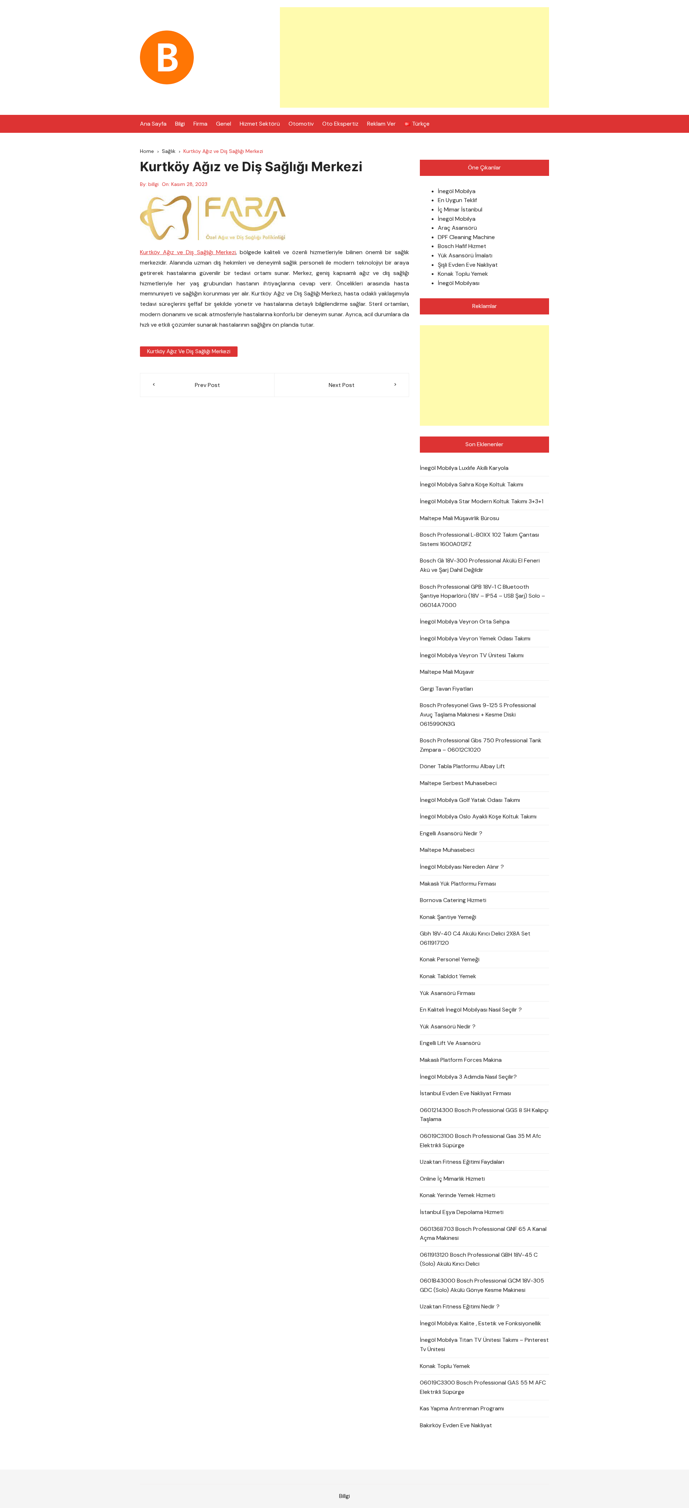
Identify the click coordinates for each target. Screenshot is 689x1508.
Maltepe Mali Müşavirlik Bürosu (459, 518)
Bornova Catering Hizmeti (453, 900)
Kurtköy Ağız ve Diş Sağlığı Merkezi (188, 252)
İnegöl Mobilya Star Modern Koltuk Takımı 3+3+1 (481, 501)
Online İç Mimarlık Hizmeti (452, 1178)
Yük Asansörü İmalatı (465, 255)
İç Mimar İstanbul (460, 209)
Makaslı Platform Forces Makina (461, 1060)
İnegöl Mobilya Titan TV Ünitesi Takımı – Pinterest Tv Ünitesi (484, 1344)
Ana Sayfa (153, 123)
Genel (223, 123)
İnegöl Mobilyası (458, 283)
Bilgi (180, 123)
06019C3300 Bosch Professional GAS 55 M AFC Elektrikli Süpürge (483, 1387)
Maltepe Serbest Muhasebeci (458, 783)
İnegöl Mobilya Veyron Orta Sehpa (465, 621)
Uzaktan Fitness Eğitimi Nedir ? (460, 1306)
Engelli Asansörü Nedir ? (451, 833)
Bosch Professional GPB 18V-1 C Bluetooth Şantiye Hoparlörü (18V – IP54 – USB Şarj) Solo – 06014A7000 (482, 596)
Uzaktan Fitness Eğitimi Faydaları (462, 1162)
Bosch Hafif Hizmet (462, 246)
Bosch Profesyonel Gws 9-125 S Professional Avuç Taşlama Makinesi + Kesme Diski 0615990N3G (478, 714)
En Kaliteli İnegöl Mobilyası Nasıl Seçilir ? (471, 1009)
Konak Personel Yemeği (449, 959)
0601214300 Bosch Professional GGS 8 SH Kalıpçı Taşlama (484, 1114)
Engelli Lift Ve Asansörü (450, 1043)
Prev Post (207, 385)
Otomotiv (301, 123)
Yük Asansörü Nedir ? (447, 1026)
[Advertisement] (414, 57)
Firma (200, 123)
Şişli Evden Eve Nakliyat (468, 265)
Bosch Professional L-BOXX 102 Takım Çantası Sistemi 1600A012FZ (479, 539)
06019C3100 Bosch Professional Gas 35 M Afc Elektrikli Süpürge (480, 1140)
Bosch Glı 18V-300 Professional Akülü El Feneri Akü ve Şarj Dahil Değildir (480, 565)
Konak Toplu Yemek (463, 273)
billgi (153, 184)
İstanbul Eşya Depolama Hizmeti (461, 1212)
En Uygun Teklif (457, 200)
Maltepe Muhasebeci (447, 850)
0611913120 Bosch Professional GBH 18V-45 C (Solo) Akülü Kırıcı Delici (479, 1259)
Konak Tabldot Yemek (448, 976)
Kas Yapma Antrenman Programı (462, 1408)
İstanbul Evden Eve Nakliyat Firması (465, 1093)
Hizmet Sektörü (260, 123)
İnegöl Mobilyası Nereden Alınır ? (462, 866)
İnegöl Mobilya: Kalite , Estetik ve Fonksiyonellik (480, 1323)
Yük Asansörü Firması (447, 993)
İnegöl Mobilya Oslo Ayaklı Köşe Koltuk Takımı (478, 816)
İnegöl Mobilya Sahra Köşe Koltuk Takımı (471, 484)
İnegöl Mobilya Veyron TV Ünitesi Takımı (472, 655)
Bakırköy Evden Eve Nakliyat (456, 1425)
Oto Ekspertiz (340, 123)
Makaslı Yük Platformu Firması (458, 883)
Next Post (342, 385)
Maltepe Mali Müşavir (447, 672)
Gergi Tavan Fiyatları (446, 688)
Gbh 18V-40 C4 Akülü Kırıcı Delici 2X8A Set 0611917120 (475, 938)
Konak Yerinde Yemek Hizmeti (457, 1195)
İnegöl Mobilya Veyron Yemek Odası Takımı (475, 638)
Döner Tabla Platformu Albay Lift (462, 766)
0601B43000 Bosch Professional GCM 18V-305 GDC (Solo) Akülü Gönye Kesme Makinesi (482, 1285)
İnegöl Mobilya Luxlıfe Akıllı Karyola (464, 468)
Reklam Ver (381, 123)
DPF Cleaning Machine (466, 237)
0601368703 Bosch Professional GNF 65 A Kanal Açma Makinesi (483, 1233)
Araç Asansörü (457, 228)
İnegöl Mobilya (456, 191)
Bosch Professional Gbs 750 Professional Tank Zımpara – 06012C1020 (481, 745)
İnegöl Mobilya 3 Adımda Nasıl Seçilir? (468, 1076)
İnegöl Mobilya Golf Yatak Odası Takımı (470, 800)
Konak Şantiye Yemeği (448, 917)
